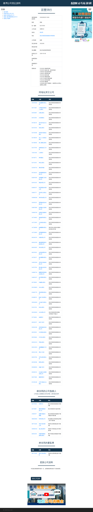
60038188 (34, 362)
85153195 (34, 117)
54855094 (34, 262)
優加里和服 (41, 167)
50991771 (34, 192)
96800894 (34, 418)
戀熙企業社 (41, 362)
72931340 (34, 152)
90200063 (34, 312)
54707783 (34, 267)
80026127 (34, 322)
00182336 (34, 327)
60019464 (34, 337)
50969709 (34, 212)
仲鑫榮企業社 (42, 282)
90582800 (34, 302)
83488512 (34, 297)
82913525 (34, 182)
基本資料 (6, 12)
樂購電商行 (41, 377)
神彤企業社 (41, 162)
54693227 (34, 277)
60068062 (34, 367)
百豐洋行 (41, 404)
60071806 (34, 377)
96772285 (34, 423)
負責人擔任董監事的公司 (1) (10, 16)
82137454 (34, 404)
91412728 (34, 307)
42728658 (34, 227)
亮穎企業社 (41, 342)
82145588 (34, 132)
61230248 (34, 382)
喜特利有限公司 (42, 197)
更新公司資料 (7, 18)
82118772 (34, 157)
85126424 (34, 172)
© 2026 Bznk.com (8, 510)
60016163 (34, 332)
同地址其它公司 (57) (9, 13)
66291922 (34, 252)
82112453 (34, 162)
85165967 (34, 112)
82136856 (34, 142)
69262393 (34, 242)
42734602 (34, 217)
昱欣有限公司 (42, 247)
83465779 (34, 292)
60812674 (34, 433)
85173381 (34, 107)
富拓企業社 (41, 307)
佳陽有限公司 (42, 237)
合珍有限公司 (42, 312)
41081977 (34, 414)
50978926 (34, 102)
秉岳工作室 (41, 352)
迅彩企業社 (41, 127)
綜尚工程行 (41, 322)
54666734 (34, 272)
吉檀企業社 (41, 112)
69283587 (34, 247)
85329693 (34, 287)
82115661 (34, 409)
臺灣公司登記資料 (12, 3)
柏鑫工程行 (41, 367)
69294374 (34, 237)
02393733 (34, 167)
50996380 (34, 197)
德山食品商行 (42, 428)
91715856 (34, 317)
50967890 (34, 207)
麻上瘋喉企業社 (42, 142)
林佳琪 (41, 32)
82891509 (34, 177)
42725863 (34, 232)
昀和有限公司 (42, 418)
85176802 (34, 282)
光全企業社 (41, 287)
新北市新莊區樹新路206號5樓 (47, 35)
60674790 (34, 357)
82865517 (34, 187)
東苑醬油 (41, 157)
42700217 (34, 257)
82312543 (34, 127)
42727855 (34, 222)
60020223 (34, 342)
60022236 (34, 352)
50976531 (34, 202)
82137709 (34, 147)
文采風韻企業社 (42, 332)
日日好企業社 (42, 337)
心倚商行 (41, 152)
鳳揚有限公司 (42, 182)
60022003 (34, 347)
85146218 (34, 122)
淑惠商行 (41, 317)
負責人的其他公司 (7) (9, 15)
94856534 (34, 428)
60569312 (34, 372)
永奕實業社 (41, 117)
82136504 (34, 137)
